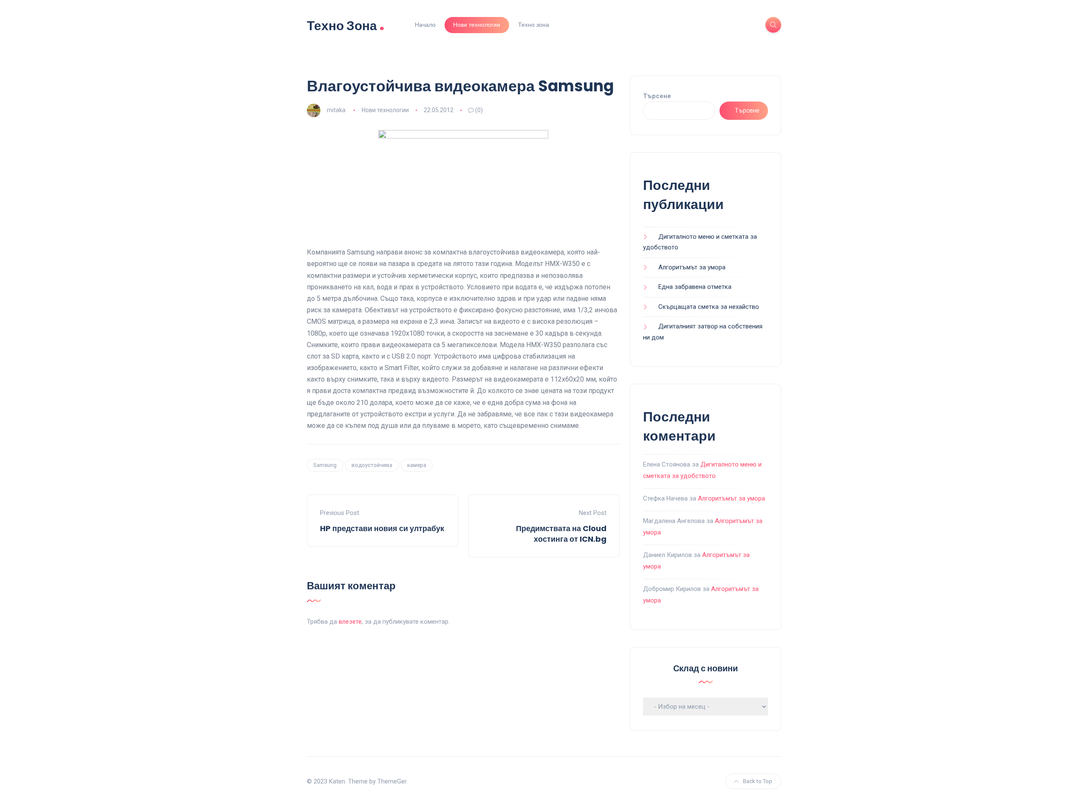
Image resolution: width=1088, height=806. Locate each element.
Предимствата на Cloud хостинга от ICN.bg (561, 533)
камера (416, 465)
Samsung (325, 465)
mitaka (336, 110)
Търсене (657, 96)
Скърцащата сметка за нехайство (708, 307)
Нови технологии (476, 24)
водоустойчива (371, 465)
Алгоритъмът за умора (691, 267)
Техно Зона (346, 24)
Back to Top (757, 781)
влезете (350, 621)
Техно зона (533, 24)
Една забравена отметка (694, 287)
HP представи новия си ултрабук (382, 528)
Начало (425, 24)
